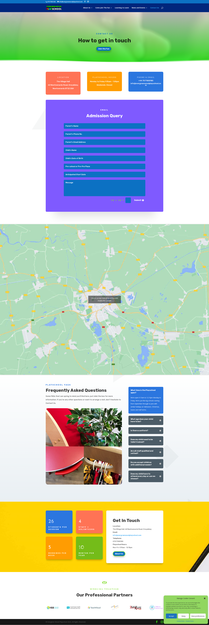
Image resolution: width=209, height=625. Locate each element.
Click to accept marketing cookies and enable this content (104, 299)
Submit (137, 200)
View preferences (198, 616)
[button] (205, 598)
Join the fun (103, 49)
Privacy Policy (190, 621)
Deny (183, 616)
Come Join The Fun (102, 8)
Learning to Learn (122, 8)
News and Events (138, 8)
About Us (86, 8)
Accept (171, 616)
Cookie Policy (181, 621)
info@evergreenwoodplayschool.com (127, 535)
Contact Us (154, 8)
